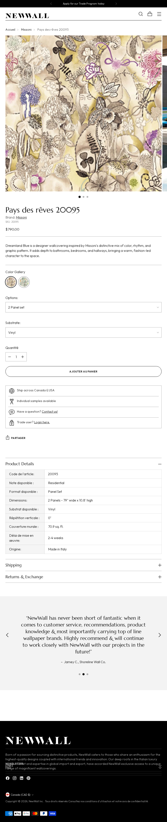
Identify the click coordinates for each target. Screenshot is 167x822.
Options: (11, 298)
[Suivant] (116, 3)
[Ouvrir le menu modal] (159, 14)
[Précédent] (51, 3)
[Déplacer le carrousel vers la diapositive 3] (87, 674)
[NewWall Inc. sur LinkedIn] (22, 779)
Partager (18, 438)
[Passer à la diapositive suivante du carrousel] (158, 706)
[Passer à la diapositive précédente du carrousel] (148, 706)
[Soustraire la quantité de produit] (9, 356)
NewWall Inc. (36, 801)
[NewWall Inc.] (27, 15)
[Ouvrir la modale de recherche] (144, 14)
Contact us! (50, 411)
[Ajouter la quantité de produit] (23, 356)
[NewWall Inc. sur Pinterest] (29, 779)
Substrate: (12, 322)
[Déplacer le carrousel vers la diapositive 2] (83, 674)
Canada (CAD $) (20, 794)
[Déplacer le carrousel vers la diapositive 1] (79, 674)
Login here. (42, 422)
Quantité (11, 347)
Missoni (26, 30)
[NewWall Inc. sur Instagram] (15, 779)
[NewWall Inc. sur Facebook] (8, 779)
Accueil (10, 30)
